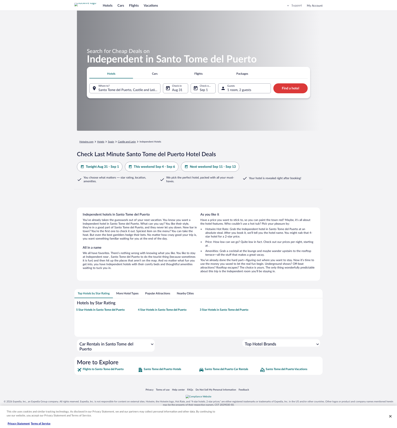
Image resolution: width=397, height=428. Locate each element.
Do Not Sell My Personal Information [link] (216, 389)
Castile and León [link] (127, 141)
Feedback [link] (244, 389)
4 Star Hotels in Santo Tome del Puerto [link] (162, 309)
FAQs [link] (190, 389)
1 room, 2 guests (239, 90)
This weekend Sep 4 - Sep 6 (154, 166)
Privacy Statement (19, 423)
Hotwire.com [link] (86, 141)
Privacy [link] (149, 389)
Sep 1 (204, 90)
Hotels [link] (100, 141)
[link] (107, 369)
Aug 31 (177, 90)
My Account (315, 5)
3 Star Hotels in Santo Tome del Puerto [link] (224, 309)
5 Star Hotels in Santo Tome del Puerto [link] (100, 309)
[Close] (390, 416)
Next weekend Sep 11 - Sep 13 (213, 166)
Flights (134, 5)
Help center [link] (178, 389)
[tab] (111, 73)
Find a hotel (290, 88)
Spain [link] (111, 141)
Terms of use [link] (163, 389)
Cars (120, 5)
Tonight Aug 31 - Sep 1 (102, 166)
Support (297, 5)
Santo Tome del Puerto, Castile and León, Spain (129, 90)
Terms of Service (40, 423)
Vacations (151, 5)
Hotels (107, 5)
